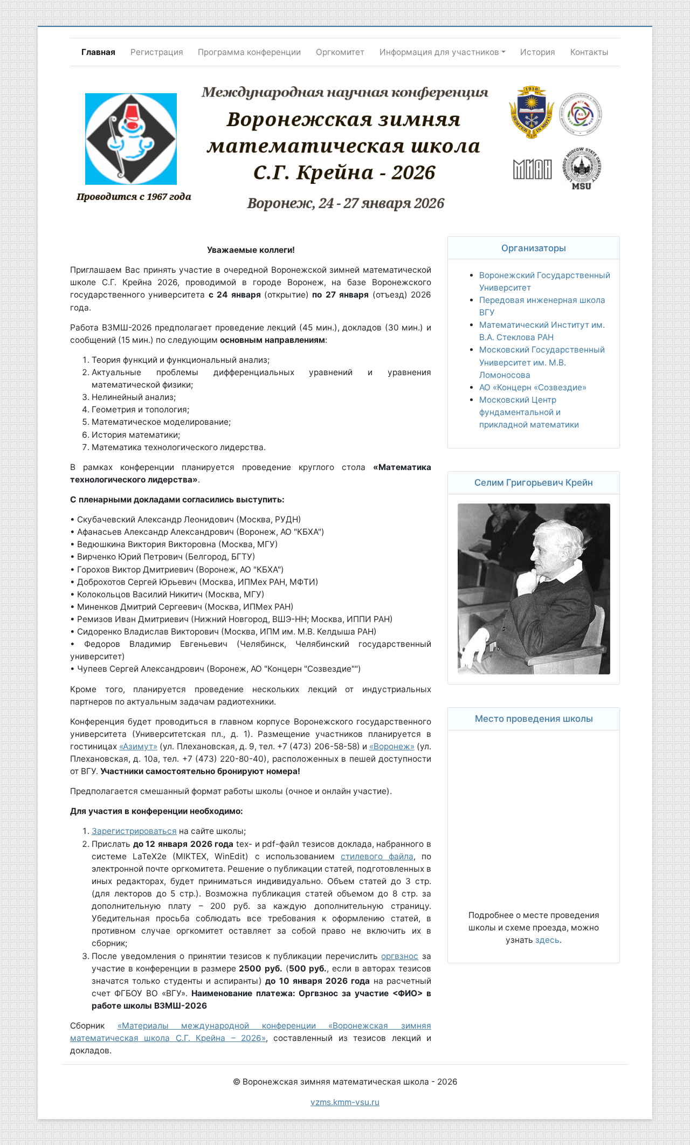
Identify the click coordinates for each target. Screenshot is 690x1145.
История (537, 52)
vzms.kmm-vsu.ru (345, 1102)
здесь (547, 940)
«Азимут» (138, 746)
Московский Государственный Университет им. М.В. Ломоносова (542, 362)
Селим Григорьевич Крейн (533, 482)
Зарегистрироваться (134, 831)
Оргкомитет (340, 52)
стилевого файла (377, 856)
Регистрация (156, 52)
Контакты (589, 52)
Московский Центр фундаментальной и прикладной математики (529, 412)
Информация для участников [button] (439, 52)
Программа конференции (249, 52)
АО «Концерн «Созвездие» (532, 387)
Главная (98, 52)
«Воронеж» (392, 746)
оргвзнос (399, 956)
